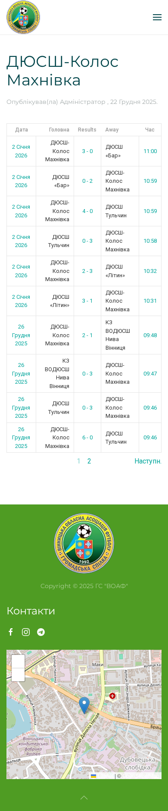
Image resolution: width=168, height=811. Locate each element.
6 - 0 (87, 437)
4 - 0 (87, 211)
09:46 (150, 407)
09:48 (150, 335)
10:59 (150, 181)
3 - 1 (87, 300)
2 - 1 (87, 335)
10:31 (150, 300)
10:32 (150, 271)
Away (111, 130)
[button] (157, 17)
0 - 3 (87, 241)
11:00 (150, 151)
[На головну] (23, 17)
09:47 (150, 373)
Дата (21, 130)
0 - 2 (87, 181)
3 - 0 (87, 151)
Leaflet (104, 775)
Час (150, 130)
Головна (59, 130)
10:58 (150, 241)
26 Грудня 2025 (21, 335)
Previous (20, 461)
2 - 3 (87, 271)
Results (87, 130)
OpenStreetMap (140, 775)
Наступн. (148, 461)
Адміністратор (83, 102)
